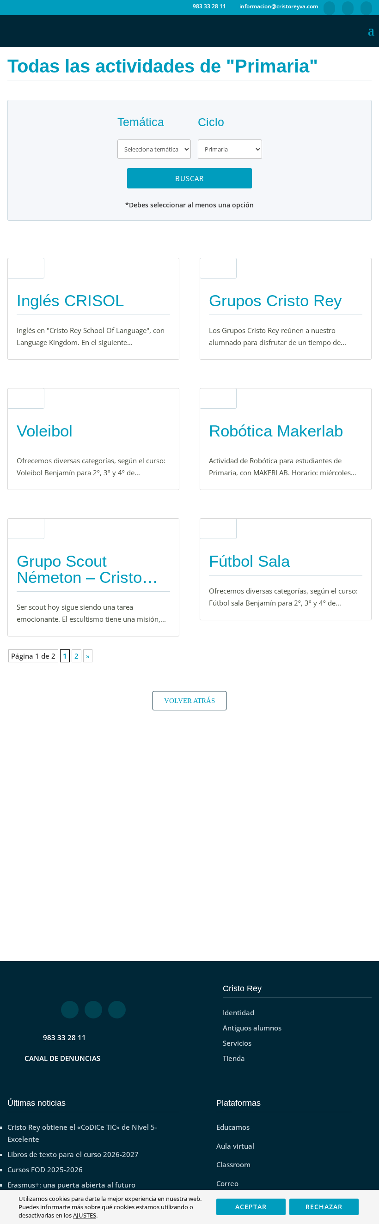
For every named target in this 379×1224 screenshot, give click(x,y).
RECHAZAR (324, 1206)
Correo (227, 1183)
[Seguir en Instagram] (117, 1009)
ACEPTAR (251, 1206)
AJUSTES (84, 1215)
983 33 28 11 (64, 1037)
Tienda (234, 1058)
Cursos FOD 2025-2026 (45, 1169)
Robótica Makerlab (276, 431)
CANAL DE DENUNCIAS (62, 1058)
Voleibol (45, 431)
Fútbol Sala (249, 561)
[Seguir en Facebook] (70, 1009)
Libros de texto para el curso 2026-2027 (73, 1154)
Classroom (233, 1164)
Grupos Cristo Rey (275, 300)
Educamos (233, 1127)
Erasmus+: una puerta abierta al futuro (71, 1184)
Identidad (238, 1012)
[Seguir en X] (93, 1009)
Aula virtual (235, 1146)
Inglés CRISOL (70, 300)
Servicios (237, 1043)
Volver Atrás (189, 700)
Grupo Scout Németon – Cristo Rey (79, 577)
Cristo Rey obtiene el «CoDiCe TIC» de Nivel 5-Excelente (82, 1133)
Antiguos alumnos (252, 1027)
